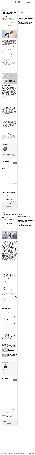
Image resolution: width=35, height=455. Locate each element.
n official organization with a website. (7, 122)
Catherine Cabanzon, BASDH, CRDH (9, 22)
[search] (3, 2)
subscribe (4, 347)
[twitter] (9, 228)
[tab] (4, 198)
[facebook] (6, 228)
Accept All (32, 453)
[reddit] (10, 228)
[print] (16, 228)
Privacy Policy (22, 453)
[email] (11, 228)
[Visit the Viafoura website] (14, 201)
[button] (2, 2)
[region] (9, 199)
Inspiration (3, 10)
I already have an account (9, 207)
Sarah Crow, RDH (9, 223)
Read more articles (13, 346)
